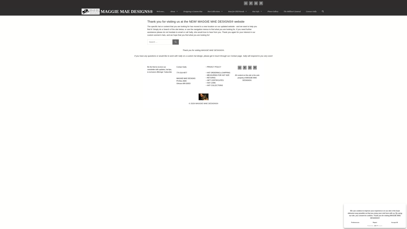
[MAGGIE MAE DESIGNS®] (91, 12)
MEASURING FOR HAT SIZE (218, 75)
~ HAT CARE (211, 83)
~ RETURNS (210, 78)
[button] (322, 12)
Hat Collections (214, 11)
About (172, 11)
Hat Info (255, 11)
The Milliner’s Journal (292, 11)
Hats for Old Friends (236, 11)
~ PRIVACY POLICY (213, 67)
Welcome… (161, 11)
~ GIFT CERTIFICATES (215, 80)
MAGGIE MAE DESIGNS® (127, 11)
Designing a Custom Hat (192, 11)
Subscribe (168, 72)
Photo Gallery (273, 11)
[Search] (175, 42)
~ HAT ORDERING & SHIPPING (218, 73)
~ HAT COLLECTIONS (214, 85)
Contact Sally (311, 11)
